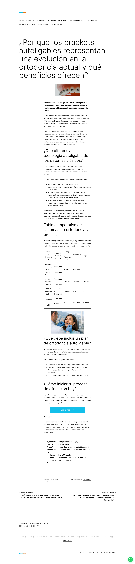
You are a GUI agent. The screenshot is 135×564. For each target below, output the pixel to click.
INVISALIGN (30, 20)
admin (48, 482)
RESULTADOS (43, 24)
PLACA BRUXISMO (92, 20)
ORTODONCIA (87, 480)
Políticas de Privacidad (87, 552)
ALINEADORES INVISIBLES (46, 20)
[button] (130, 559)
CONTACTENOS (56, 24)
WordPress (112, 552)
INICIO (21, 20)
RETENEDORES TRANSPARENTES (70, 20)
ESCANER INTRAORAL (27, 24)
